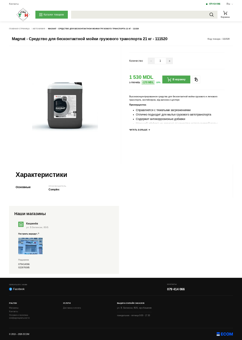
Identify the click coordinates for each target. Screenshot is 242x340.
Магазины (13, 308)
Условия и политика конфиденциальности (19, 316)
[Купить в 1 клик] (196, 79)
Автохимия (39, 29)
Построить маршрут (27, 234)
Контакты (14, 4)
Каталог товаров (54, 14)
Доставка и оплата (72, 308)
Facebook (18, 289)
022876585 (24, 267)
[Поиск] (212, 15)
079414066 (24, 264)
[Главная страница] (23, 14)
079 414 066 (214, 4)
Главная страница (19, 29)
